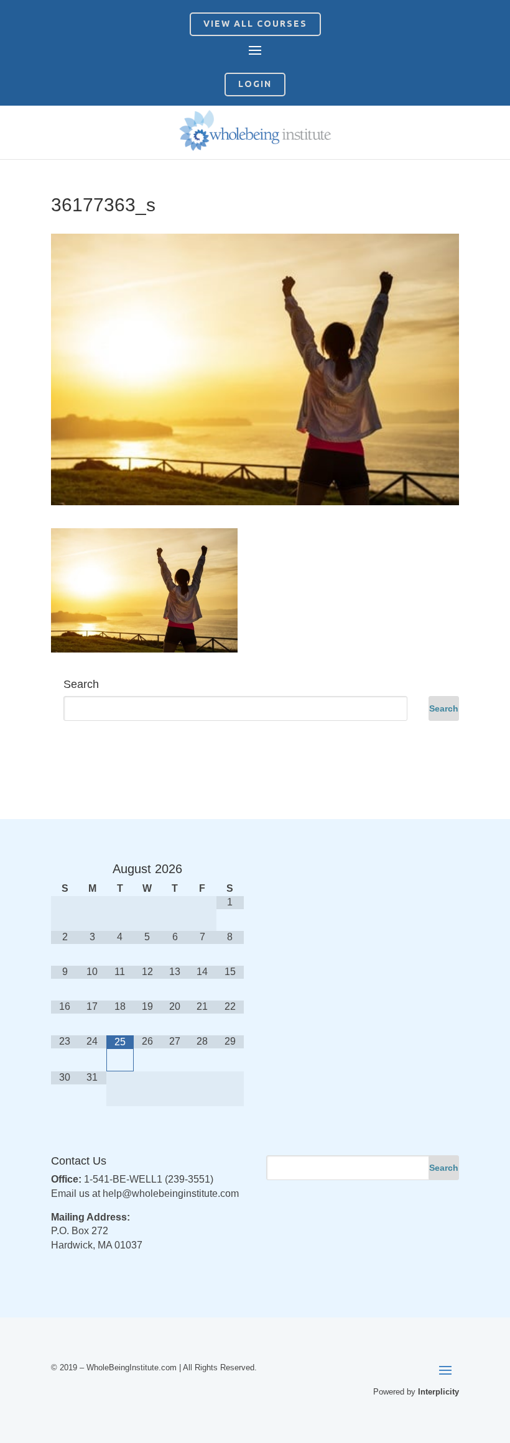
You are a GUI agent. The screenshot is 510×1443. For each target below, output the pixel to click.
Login (255, 84)
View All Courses (255, 24)
